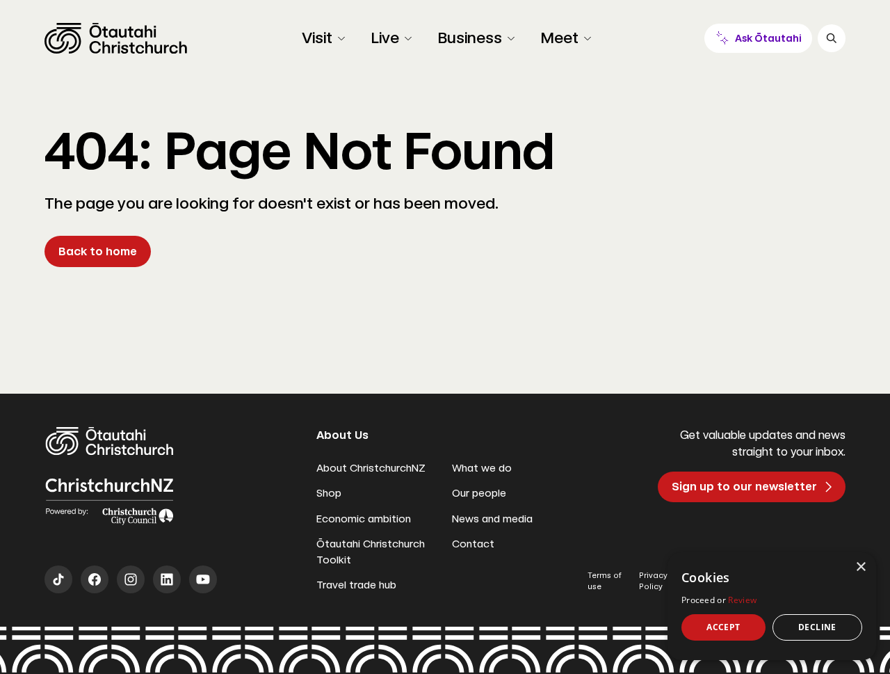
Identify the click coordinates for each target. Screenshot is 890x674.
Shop (328, 493)
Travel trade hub (356, 585)
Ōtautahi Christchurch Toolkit (370, 552)
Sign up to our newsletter (744, 486)
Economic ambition (363, 519)
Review (742, 600)
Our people (479, 493)
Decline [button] (817, 627)
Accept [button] (723, 627)
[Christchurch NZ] (115, 38)
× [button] (860, 567)
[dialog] (772, 606)
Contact (473, 544)
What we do (482, 468)
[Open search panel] (832, 38)
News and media (492, 519)
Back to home (97, 251)
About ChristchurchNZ (371, 468)
